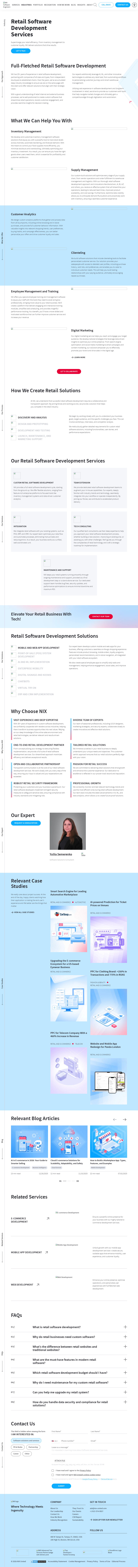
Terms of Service (106, 1479)
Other (27, 1454)
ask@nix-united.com (98, 1508)
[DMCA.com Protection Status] (38, 1562)
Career (16, 1454)
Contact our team (100, 616)
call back (106, 4)
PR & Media (17, 1447)
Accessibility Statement (57, 1561)
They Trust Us (78, 1508)
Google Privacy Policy (90, 1479)
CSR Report (77, 1517)
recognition (50, 5)
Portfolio (38, 5)
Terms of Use (105, 1561)
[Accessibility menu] (134, 4)
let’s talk (20, 51)
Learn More (79, 357)
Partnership (33, 1447)
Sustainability (77, 1520)
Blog (73, 5)
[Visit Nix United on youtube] (124, 1538)
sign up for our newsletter (108, 1519)
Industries (26, 5)
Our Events (76, 1511)
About (90, 5)
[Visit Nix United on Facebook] (101, 1538)
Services (16, 5)
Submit (61, 1486)
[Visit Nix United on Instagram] (108, 1538)
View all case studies (24, 912)
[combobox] (56, 1441)
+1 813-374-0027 (96, 1511)
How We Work (63, 5)
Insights (81, 5)
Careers (75, 1514)
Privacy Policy (85, 1470)
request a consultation (25, 823)
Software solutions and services (26, 1440)
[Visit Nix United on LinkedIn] (93, 1538)
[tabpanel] (68, 837)
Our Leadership (56, 1511)
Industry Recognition (58, 1520)
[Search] (95, 5)
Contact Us (54, 1514)
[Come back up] (134, 1562)
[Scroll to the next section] (2, 41)
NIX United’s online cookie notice (87, 1475)
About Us (54, 1508)
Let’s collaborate (69, 371)
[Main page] (6, 5)
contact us (123, 4)
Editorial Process (118, 1561)
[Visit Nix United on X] (116, 1538)
